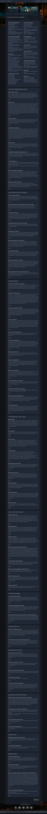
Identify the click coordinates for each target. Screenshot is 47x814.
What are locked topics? (12, 82)
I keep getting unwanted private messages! (29, 39)
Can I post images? (11, 78)
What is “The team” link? (28, 33)
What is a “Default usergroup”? (29, 32)
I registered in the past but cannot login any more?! (15, 30)
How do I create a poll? (12, 59)
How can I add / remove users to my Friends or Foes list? (30, 48)
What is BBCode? (11, 74)
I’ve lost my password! (12, 31)
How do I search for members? (29, 56)
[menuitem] (9, 1)
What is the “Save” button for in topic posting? (14, 68)
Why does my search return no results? (31, 53)
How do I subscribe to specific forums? (31, 66)
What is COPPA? (11, 24)
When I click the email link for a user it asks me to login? (15, 51)
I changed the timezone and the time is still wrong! (15, 43)
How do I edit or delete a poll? (13, 61)
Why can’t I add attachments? (13, 64)
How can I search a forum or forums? (30, 52)
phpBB (29, 235)
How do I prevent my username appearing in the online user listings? (14, 39)
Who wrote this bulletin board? (29, 77)
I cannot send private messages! (29, 37)
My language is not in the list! (13, 44)
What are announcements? (13, 80)
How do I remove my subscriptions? (30, 67)
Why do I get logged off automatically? (15, 32)
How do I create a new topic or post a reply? (14, 56)
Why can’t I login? (11, 28)
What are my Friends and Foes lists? (30, 46)
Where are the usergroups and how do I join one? (31, 28)
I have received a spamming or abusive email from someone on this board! (31, 42)
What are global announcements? (14, 79)
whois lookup (24, 776)
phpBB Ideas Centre (27, 767)
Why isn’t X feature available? (29, 78)
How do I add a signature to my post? (15, 58)
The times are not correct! (13, 41)
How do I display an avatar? (13, 47)
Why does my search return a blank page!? (30, 55)
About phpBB (26, 760)
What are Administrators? (28, 23)
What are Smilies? (11, 77)
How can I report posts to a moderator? (15, 66)
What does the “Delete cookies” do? (14, 33)
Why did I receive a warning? (13, 65)
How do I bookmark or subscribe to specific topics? (30, 65)
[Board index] (14, 8)
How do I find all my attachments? (30, 73)
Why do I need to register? (13, 23)
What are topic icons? (12, 83)
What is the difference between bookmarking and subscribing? (29, 62)
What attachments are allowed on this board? (30, 72)
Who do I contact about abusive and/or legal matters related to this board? (31, 80)
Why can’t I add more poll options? (14, 60)
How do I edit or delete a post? (13, 57)
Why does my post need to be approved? (15, 69)
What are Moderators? (28, 24)
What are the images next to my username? (14, 46)
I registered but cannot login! (13, 27)
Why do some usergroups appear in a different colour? (30, 31)
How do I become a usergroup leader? (30, 29)
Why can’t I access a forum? (13, 63)
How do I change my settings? (13, 37)
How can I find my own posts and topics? (31, 57)
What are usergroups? (28, 25)
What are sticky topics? (12, 81)
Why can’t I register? (11, 25)
